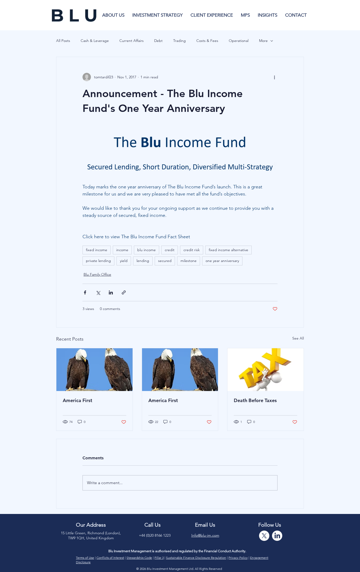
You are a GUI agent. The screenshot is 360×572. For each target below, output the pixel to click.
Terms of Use (85, 558)
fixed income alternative (228, 249)
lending (143, 260)
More (263, 40)
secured (165, 260)
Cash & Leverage (95, 40)
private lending (98, 260)
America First (77, 400)
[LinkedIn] (277, 536)
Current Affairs (131, 40)
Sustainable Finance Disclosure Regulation (196, 558)
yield (124, 260)
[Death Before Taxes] (265, 369)
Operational (239, 40)
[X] (264, 536)
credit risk (191, 249)
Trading (179, 40)
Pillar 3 (159, 558)
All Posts (63, 40)
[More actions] (274, 77)
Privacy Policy (238, 558)
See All (298, 338)
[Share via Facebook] (84, 292)
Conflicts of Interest (110, 558)
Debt (158, 40)
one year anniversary (222, 260)
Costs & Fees (207, 40)
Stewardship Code (139, 558)
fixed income (96, 249)
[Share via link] (123, 292)
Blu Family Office (97, 274)
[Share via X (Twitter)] (97, 292)
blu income (146, 249)
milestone (189, 260)
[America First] (94, 369)
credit (169, 249)
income (122, 249)
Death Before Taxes (255, 400)
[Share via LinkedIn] (110, 292)
